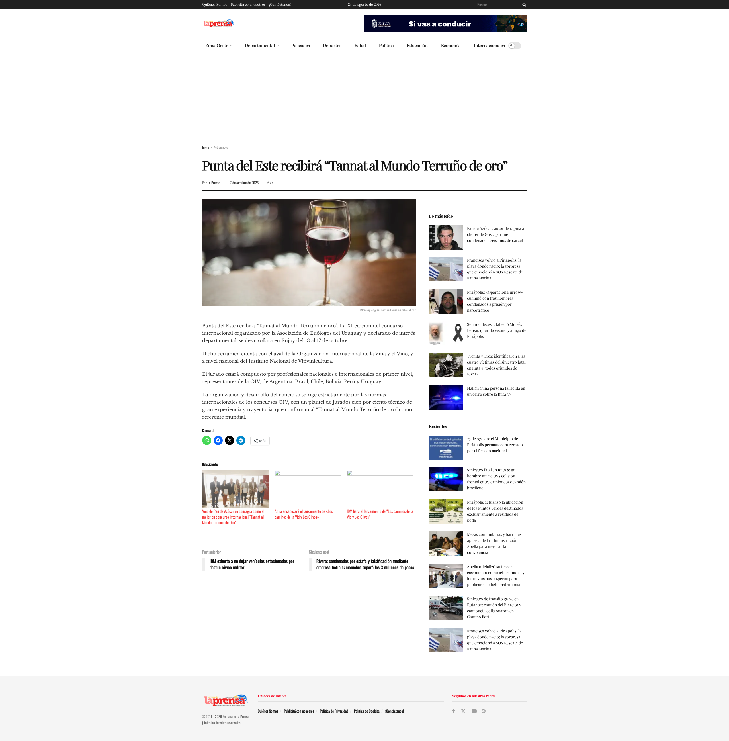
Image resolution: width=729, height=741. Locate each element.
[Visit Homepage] (218, 23)
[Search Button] (523, 4)
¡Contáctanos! (280, 4)
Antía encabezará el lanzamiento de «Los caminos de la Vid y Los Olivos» (304, 514)
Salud (360, 45)
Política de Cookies (367, 711)
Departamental (260, 45)
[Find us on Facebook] (453, 711)
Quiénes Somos (214, 4)
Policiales (300, 45)
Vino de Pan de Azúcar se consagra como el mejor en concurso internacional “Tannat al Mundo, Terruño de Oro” (233, 516)
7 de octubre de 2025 (244, 182)
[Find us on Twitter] (463, 711)
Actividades (221, 147)
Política (386, 45)
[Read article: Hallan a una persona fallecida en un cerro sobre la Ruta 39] (446, 397)
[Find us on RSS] (484, 711)
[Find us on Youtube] (474, 711)
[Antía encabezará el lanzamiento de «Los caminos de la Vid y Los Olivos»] (308, 489)
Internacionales (489, 45)
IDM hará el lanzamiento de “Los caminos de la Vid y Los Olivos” (380, 514)
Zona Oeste (217, 45)
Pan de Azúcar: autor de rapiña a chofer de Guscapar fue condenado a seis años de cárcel (495, 234)
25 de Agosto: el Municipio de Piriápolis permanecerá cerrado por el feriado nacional (495, 444)
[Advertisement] (364, 96)
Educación (417, 45)
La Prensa (214, 182)
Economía (451, 45)
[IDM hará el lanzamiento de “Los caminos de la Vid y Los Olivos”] (380, 489)
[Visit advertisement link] (445, 23)
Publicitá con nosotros (248, 4)
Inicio (205, 147)
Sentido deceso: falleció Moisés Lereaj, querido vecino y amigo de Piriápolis (496, 330)
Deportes (332, 45)
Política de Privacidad (334, 711)
